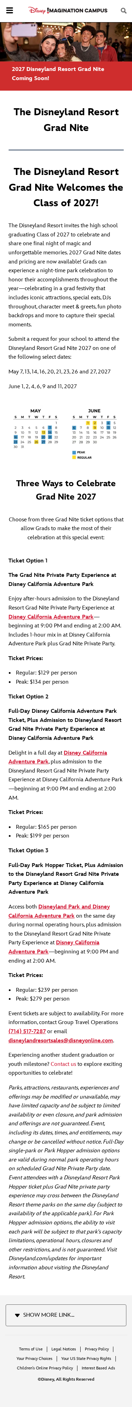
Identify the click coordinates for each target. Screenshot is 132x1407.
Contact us (63, 1064)
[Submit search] (124, 10)
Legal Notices (63, 1349)
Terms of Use (31, 1349)
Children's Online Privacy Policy (45, 1368)
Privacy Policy (97, 1349)
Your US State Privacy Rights (86, 1358)
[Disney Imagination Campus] (67, 10)
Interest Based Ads (98, 1368)
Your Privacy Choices (34, 1358)
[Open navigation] (9, 11)
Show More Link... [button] (48, 1315)
